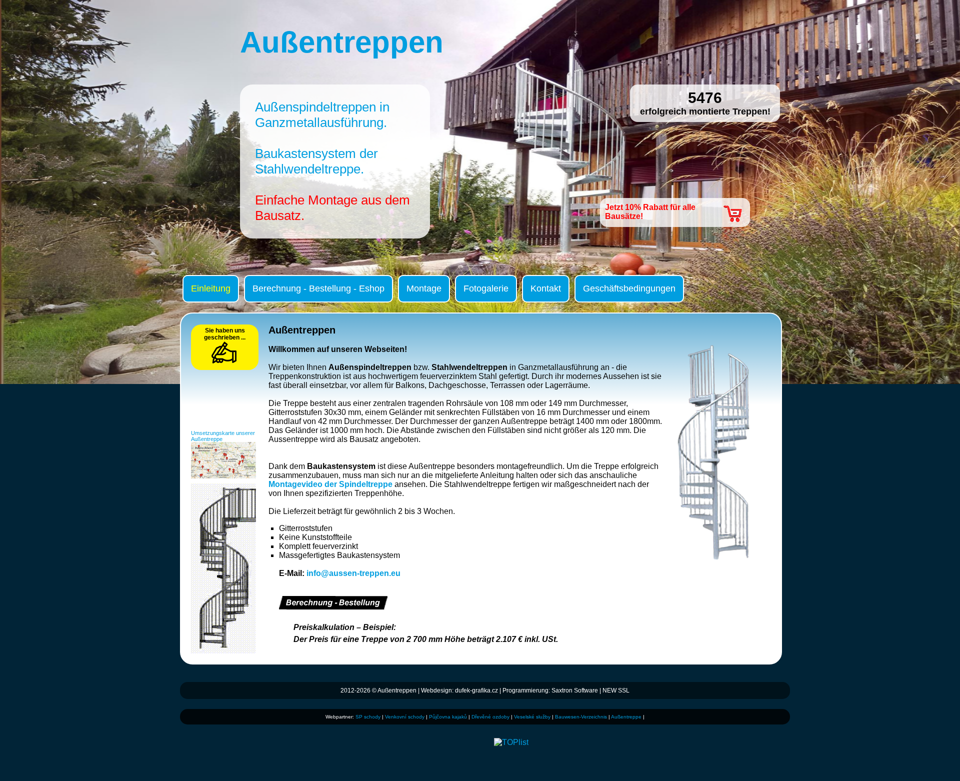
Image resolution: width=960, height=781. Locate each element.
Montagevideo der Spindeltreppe (330, 484)
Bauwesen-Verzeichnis (581, 717)
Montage (424, 289)
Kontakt (545, 289)
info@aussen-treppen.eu (353, 573)
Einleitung (210, 289)
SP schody (368, 717)
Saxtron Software (575, 690)
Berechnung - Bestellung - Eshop (318, 289)
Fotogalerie (486, 289)
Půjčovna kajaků (448, 717)
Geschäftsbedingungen (629, 289)
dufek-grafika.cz (476, 690)
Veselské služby (532, 717)
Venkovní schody (404, 717)
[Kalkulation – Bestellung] (333, 606)
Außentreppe (626, 717)
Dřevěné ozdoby (491, 717)
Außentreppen (397, 690)
